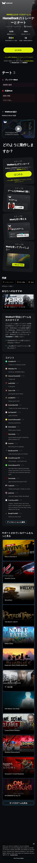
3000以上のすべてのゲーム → (18, 14)
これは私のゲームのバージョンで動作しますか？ (18, 347)
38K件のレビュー (11, 34)
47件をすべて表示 (7, 286)
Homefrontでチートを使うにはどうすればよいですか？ (18, 341)
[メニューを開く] (33, 3)
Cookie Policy (14, 855)
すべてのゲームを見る (18, 803)
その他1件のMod (28, 61)
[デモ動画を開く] (18, 128)
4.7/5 (11, 31)
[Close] (34, 844)
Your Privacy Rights (19, 858)
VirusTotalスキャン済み (11, 40)
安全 (10, 38)
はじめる (18, 50)
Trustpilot (8, 336)
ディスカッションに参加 (16, 522)
